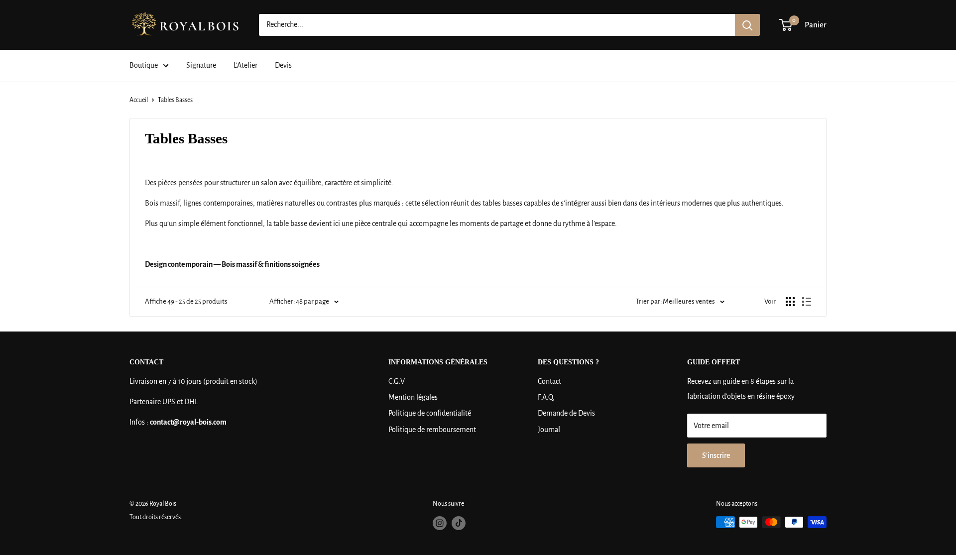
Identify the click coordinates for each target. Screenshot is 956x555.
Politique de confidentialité (429, 413)
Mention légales (413, 397)
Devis (283, 65)
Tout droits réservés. (155, 517)
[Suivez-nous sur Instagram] (440, 523)
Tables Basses (175, 100)
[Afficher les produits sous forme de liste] (806, 301)
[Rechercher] (747, 25)
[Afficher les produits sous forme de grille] (790, 301)
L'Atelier (245, 65)
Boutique (143, 65)
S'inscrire (716, 455)
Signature (201, 65)
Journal (549, 430)
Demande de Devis (566, 413)
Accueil (138, 100)
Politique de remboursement (432, 430)
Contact (549, 381)
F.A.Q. (546, 397)
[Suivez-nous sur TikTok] (459, 523)
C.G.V (396, 381)
